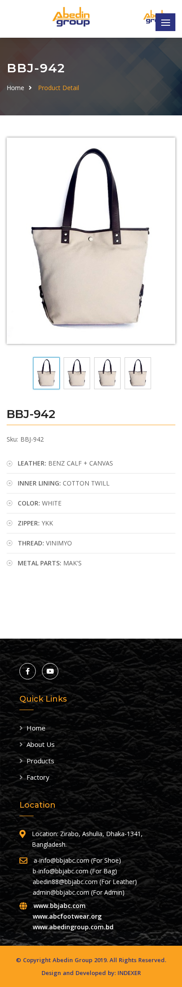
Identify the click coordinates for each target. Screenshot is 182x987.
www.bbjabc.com (60, 905)
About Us (41, 744)
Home (15, 87)
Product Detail (58, 87)
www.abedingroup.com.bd (73, 927)
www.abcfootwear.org (67, 916)
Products (40, 760)
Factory (38, 777)
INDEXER (129, 973)
